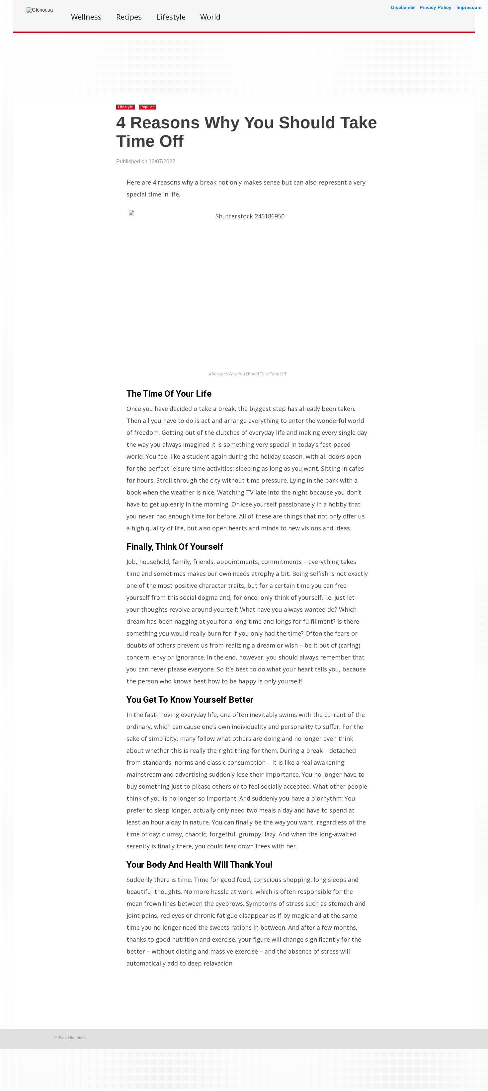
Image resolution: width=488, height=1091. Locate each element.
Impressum (468, 7)
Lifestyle (171, 16)
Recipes (129, 16)
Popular (147, 107)
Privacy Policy (435, 7)
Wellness (86, 16)
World (210, 16)
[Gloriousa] (40, 10)
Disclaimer (403, 7)
